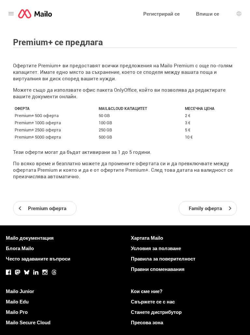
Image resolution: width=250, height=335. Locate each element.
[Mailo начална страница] (35, 14)
